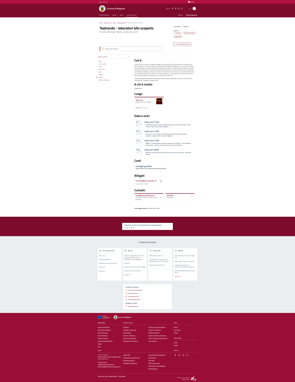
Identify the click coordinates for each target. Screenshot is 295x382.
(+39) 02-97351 (102, 362)
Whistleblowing (152, 369)
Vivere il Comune (132, 15)
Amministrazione (104, 15)
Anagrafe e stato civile (129, 330)
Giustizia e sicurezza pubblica (156, 327)
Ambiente (126, 327)
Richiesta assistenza (129, 360)
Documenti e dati (103, 333)
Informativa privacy (154, 363)
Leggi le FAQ (126, 355)
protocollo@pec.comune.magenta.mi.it (109, 367)
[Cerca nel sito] (194, 8)
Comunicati (177, 330)
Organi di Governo (103, 338)
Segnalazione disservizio (130, 363)
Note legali (151, 360)
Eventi (175, 343)
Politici (100, 344)
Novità (114, 15)
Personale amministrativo (105, 341)
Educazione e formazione (130, 341)
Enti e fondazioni (103, 336)
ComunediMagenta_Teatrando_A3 (146, 181)
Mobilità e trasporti (153, 333)
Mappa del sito (113, 376)
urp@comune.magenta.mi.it (106, 364)
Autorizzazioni (127, 333)
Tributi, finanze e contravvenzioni (158, 338)
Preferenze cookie (103, 376)
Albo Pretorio (152, 358)
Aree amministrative (103, 327)
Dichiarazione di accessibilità (156, 366)
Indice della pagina (102, 57)
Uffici (99, 347)
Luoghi (176, 345)
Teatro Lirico (139, 100)
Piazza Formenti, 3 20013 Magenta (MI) (109, 357)
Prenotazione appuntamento (131, 358)
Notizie (176, 333)
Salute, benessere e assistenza (157, 336)
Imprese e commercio (154, 330)
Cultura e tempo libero (129, 338)
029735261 (170, 195)
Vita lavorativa (152, 341)
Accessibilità (121, 376)
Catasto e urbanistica (129, 336)
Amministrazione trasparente (156, 355)
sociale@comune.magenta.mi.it (145, 195)
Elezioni (180, 15)
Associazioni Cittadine (104, 330)
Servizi (121, 15)
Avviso (176, 327)
